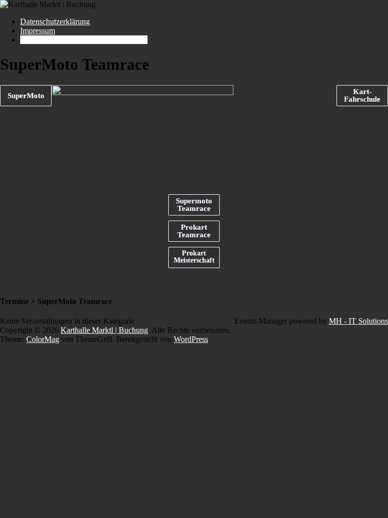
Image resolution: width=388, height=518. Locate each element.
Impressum (37, 30)
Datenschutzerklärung (55, 21)
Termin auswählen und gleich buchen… (84, 39)
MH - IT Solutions (358, 321)
